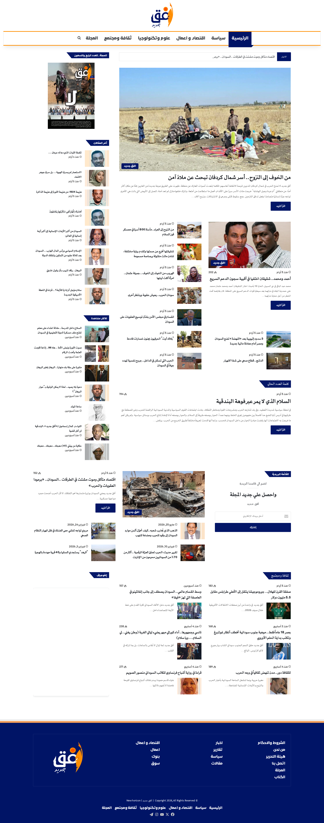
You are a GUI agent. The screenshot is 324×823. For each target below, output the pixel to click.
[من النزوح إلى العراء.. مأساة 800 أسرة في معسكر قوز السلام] (189, 230)
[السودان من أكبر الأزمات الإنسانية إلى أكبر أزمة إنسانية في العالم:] (97, 237)
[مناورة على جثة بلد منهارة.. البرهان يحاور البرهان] (97, 373)
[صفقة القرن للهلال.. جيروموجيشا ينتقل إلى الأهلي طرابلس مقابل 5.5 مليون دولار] (278, 611)
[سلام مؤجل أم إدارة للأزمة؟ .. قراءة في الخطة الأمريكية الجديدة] (97, 296)
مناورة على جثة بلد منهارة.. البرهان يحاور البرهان (59, 367)
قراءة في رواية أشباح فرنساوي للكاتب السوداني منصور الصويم (163, 673)
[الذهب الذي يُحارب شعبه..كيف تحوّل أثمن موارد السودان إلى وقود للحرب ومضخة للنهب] (193, 531)
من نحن (279, 750)
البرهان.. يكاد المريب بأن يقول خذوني (64, 270)
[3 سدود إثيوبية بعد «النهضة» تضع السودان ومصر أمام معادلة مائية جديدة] (278, 339)
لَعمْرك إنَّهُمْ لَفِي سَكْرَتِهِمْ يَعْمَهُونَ (65, 211)
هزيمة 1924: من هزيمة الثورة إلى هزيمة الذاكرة (59, 192)
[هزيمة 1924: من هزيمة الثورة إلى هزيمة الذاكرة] (97, 198)
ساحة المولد (76, 406)
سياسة (218, 38)
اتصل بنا (278, 763)
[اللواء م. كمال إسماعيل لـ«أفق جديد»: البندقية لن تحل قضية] (97, 432)
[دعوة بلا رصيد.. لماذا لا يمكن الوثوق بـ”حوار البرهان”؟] (97, 393)
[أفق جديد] (162, 15)
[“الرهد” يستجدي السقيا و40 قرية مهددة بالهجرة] (103, 553)
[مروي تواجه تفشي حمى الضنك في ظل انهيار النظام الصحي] (103, 531)
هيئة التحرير (275, 757)
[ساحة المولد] (97, 412)
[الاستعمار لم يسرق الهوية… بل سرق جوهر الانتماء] (97, 178)
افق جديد (147, 800)
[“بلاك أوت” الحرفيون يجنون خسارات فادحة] (189, 339)
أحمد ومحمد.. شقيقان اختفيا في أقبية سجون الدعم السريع (250, 278)
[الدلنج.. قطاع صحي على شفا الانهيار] (278, 361)
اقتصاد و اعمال (190, 38)
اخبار (219, 743)
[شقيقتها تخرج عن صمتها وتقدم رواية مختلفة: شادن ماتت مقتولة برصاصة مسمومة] (189, 252)
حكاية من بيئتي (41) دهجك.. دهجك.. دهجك (59, 445)
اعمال (155, 750)
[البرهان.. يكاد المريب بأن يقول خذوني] (97, 276)
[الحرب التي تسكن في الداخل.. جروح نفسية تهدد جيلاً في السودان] (189, 361)
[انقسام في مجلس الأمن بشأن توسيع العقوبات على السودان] (189, 317)
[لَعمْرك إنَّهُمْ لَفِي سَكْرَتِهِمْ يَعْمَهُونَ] (97, 217)
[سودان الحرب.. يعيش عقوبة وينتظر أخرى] (189, 295)
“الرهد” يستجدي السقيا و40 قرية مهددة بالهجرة (61, 552)
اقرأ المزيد (280, 206)
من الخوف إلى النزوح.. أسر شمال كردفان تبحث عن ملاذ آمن (229, 177)
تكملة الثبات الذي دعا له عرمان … (65, 152)
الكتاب (279, 777)
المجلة (92, 38)
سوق (155, 763)
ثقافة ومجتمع (118, 38)
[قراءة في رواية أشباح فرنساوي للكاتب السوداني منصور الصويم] (189, 686)
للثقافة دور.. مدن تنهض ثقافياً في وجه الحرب (263, 673)
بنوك (156, 757)
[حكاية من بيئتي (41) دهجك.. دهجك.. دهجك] (97, 451)
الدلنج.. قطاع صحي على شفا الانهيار (243, 360)
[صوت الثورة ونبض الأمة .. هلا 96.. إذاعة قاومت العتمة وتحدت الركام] (97, 353)
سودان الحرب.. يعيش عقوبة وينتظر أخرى (151, 295)
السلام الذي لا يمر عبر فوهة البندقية (253, 401)
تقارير (218, 750)
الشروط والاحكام (271, 743)
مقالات (217, 763)
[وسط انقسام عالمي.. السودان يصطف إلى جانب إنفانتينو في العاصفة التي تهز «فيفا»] (189, 611)
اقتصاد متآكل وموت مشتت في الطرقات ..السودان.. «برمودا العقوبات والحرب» (232, 56)
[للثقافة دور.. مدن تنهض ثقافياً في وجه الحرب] (278, 686)
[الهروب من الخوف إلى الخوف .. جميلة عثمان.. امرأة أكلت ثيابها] (189, 273)
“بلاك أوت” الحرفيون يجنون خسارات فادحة (150, 338)
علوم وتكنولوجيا (154, 38)
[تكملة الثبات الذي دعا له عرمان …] (97, 158)
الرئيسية (240, 38)
